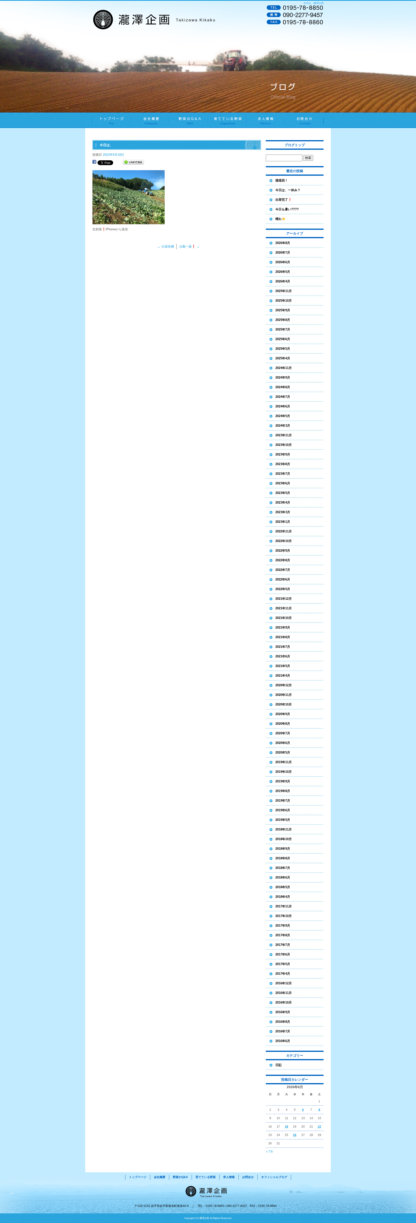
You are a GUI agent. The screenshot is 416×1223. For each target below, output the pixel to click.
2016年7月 (282, 1031)
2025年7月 (282, 329)
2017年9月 (282, 925)
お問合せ (304, 120)
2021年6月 (282, 656)
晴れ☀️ (280, 219)
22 (319, 1126)
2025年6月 (282, 339)
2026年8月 (282, 243)
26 (294, 1135)
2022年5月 (282, 589)
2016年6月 (282, 1041)
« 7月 (269, 1151)
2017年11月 (283, 906)
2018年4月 (282, 897)
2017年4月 (282, 973)
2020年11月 (283, 695)
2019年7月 (282, 800)
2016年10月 (283, 1002)
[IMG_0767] (128, 221)
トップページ (111, 120)
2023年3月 (282, 512)
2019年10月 (283, 772)
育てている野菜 (227, 120)
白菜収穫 (165, 246)
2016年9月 (282, 1012)
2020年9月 (282, 714)
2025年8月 (282, 320)
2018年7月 (282, 868)
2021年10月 (283, 618)
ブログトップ (295, 145)
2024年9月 (282, 377)
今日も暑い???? (287, 209)
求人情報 (266, 120)
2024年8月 (282, 387)
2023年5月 (282, 493)
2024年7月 (282, 397)
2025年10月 (283, 300)
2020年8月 (282, 723)
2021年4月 (282, 675)
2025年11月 (283, 291)
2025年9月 (282, 310)
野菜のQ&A (188, 120)
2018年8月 (282, 858)
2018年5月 (282, 887)
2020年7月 (282, 733)
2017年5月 (282, 964)
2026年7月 (282, 252)
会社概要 (150, 120)
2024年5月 (282, 416)
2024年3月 (282, 425)
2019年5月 (282, 820)
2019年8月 (282, 791)
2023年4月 (282, 502)
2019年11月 (283, 762)
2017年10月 (283, 916)
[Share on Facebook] (94, 162)
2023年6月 (282, 483)
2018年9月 (282, 848)
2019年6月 (282, 810)
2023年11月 (283, 435)
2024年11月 (283, 368)
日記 (278, 1065)
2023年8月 (282, 464)
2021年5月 (282, 666)
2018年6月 (282, 877)
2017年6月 (282, 954)
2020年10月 (283, 704)
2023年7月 (282, 473)
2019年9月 (282, 781)
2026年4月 (282, 281)
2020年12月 (283, 685)
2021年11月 (283, 608)
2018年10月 (283, 839)
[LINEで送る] (133, 162)
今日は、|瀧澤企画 (314, 3)
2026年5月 (282, 272)
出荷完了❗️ (283, 199)
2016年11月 (283, 993)
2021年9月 (282, 627)
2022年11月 (283, 531)
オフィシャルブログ (274, 1177)
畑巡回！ (281, 180)
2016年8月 (282, 1021)
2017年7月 (282, 945)
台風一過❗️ (189, 246)
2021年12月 (283, 598)
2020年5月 (282, 752)
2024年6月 (282, 406)
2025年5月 (282, 348)
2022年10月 (283, 541)
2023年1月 (282, 522)
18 (286, 1126)
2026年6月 (282, 262)
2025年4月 (282, 358)
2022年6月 (282, 579)
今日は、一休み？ (287, 190)
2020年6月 (282, 743)
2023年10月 (283, 445)
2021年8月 (282, 637)
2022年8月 (282, 560)
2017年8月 (282, 935)
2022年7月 (282, 570)
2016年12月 (283, 983)
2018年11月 (283, 829)
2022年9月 (282, 550)
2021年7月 (282, 647)
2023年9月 (282, 454)
